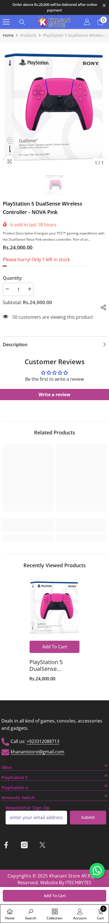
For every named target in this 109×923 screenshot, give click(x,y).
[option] (54, 7)
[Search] (22, 22)
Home (8, 35)
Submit (88, 817)
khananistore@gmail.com (37, 752)
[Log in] (87, 22)
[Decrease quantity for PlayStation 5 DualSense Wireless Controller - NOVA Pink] (7, 289)
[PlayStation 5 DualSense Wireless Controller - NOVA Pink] (54, 607)
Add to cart (55, 895)
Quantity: (12, 278)
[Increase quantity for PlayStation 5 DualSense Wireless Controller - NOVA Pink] (29, 289)
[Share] (101, 307)
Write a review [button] (54, 394)
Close (104, 5)
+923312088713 (43, 741)
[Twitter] (42, 845)
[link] (28, 525)
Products (28, 35)
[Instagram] (24, 845)
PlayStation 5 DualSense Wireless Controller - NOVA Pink (54, 665)
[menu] (6, 22)
